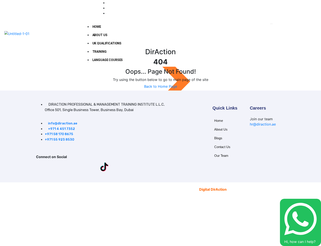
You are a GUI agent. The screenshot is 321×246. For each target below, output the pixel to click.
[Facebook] (40, 166)
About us (99, 35)
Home (96, 26)
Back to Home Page (160, 86)
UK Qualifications (107, 43)
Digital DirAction (213, 189)
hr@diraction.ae (263, 124)
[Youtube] (52, 8)
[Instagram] (56, 166)
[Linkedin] (72, 166)
